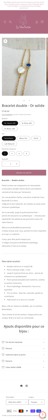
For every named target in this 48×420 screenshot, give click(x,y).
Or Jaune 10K (10, 123)
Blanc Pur (23, 138)
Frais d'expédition (7, 114)
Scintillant (8, 138)
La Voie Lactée (11, 415)
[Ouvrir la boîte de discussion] (42, 414)
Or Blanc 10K (9, 129)
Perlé (36, 138)
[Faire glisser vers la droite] (29, 100)
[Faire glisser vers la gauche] (18, 100)
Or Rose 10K (27, 123)
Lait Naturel (9, 144)
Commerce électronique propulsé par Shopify (31, 415)
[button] (5, 22)
